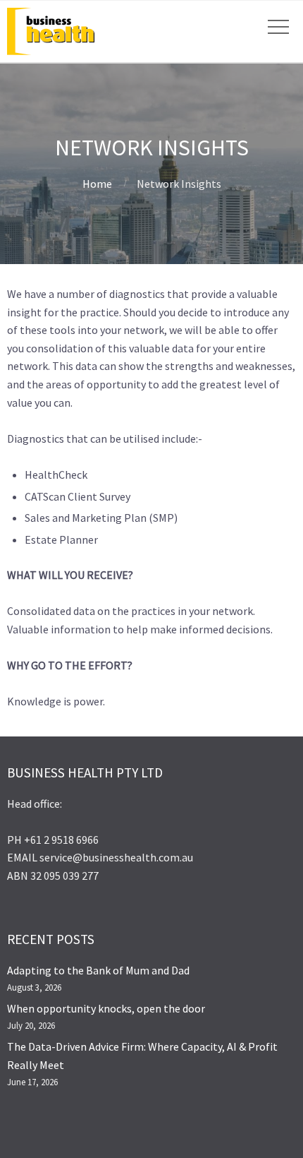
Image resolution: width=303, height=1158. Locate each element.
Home (97, 184)
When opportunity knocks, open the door (106, 1008)
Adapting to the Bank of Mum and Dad (98, 970)
